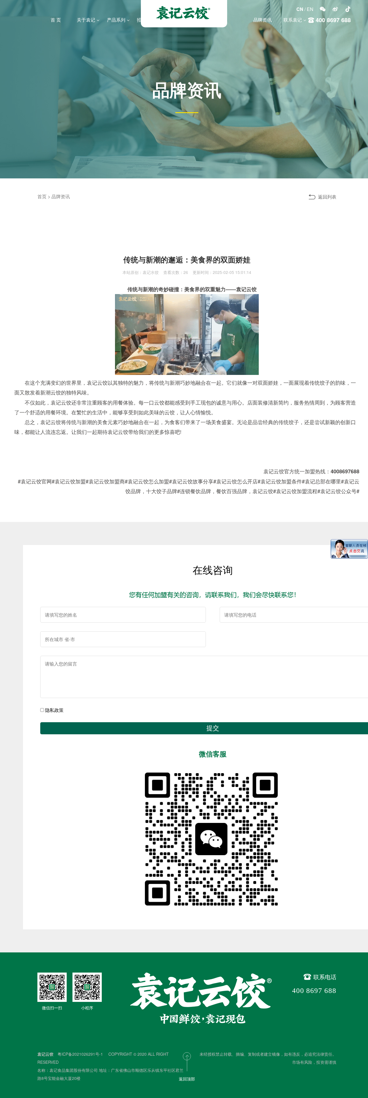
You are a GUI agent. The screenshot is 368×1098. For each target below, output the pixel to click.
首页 (42, 196)
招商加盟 (146, 19)
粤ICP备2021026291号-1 (80, 1054)
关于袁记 (86, 19)
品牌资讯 (262, 19)
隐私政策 (54, 710)
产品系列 (116, 19)
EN (310, 9)
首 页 (56, 19)
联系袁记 (292, 19)
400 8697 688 (314, 990)
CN (299, 9)
